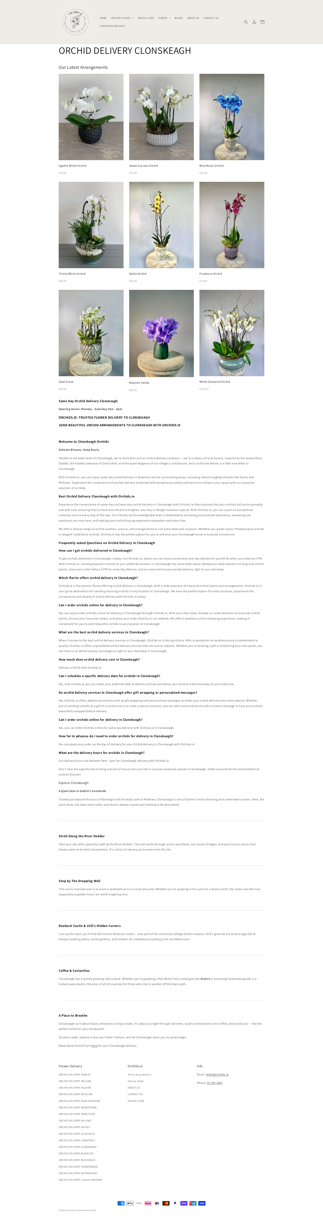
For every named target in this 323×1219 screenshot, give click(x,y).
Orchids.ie (71, 1210)
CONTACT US (135, 1094)
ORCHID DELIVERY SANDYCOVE (77, 1114)
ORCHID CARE (136, 1101)
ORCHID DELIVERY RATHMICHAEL (78, 1173)
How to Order (136, 1081)
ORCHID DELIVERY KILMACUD (76, 1153)
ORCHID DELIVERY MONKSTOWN (78, 1107)
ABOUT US (134, 1087)
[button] (122, 18)
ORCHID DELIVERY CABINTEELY (77, 1140)
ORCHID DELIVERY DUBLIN (74, 1074)
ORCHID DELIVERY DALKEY (74, 1127)
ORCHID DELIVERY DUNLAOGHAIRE (79, 1101)
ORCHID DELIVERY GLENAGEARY (78, 1147)
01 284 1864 (215, 1083)
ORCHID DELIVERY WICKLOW (76, 1094)
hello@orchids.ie (217, 1074)
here (94, 1046)
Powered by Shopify (86, 1210)
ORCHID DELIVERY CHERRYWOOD (78, 1166)
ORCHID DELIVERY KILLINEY (75, 1120)
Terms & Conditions (139, 1074)
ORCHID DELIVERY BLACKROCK (77, 1160)
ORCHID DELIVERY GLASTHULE (77, 1133)
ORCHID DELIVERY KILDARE (75, 1087)
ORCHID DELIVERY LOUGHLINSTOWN (80, 1179)
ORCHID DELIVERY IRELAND (75, 1081)
